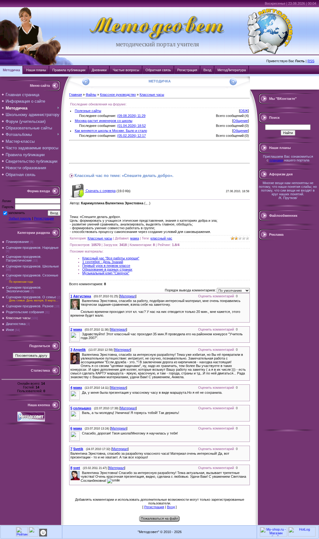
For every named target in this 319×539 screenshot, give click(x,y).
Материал (128, 296)
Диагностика (16, 324)
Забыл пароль (20, 218)
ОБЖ (244, 111)
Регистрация (187, 70)
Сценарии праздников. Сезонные (32, 275)
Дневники (99, 70)
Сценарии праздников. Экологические (23, 289)
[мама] (81, 334)
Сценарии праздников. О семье (31, 297)
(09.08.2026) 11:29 (131, 116)
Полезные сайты (88, 111)
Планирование (17, 242)
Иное (10, 330)
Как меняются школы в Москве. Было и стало (111, 130)
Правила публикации (68, 70)
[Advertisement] (142, 151)
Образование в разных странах (107, 269)
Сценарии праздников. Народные (32, 247)
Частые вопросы (126, 70)
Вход (207, 70)
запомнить (16, 213)
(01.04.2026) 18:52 (131, 126)
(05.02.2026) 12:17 (131, 135)
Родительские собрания (25, 312)
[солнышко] (81, 413)
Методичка (11, 70)
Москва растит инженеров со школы (103, 121)
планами (276, 160)
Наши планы (36, 70)
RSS (310, 61)
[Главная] (157, 39)
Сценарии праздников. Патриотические (23, 258)
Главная (75, 94)
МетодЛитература (231, 70)
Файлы (91, 94)
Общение (240, 121)
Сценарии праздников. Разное (30, 306)
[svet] (81, 473)
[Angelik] (81, 354)
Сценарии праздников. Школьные (32, 266)
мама (134, 238)
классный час (161, 238)
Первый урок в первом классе (106, 265)
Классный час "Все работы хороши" (110, 258)
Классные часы (18, 318)
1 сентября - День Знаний (102, 262)
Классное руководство (118, 94)
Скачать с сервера (100, 191)
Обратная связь (158, 70)
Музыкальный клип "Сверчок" (105, 273)
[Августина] (81, 301)
